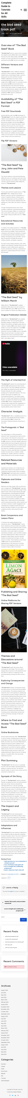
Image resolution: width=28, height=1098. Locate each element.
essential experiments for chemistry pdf (14, 942)
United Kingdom (5, 1081)
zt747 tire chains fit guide (11, 948)
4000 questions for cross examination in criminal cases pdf (15, 862)
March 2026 (4, 1000)
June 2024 (3, 1050)
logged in (12, 891)
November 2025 (5, 1009)
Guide (2, 1069)
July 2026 (3, 993)
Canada (3, 1066)
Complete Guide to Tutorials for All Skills (6, 10)
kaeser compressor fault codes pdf (14, 870)
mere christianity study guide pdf (13, 865)
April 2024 (3, 1054)
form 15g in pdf (8, 945)
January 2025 (4, 1033)
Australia (3, 1064)
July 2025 (3, 1019)
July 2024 (3, 1047)
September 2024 (5, 1042)
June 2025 (3, 1021)
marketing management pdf (11, 936)
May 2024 (3, 1052)
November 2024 (5, 1038)
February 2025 (4, 1031)
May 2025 (3, 1023)
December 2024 (5, 1035)
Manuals (3, 1074)
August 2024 (4, 1045)
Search (3, 917)
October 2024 (4, 1040)
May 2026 (3, 995)
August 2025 (4, 1016)
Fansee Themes (17, 1092)
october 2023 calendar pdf (11, 939)
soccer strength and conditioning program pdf (13, 867)
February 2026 (4, 1002)
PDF (9, 877)
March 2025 (4, 1028)
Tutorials (3, 1078)
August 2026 (4, 990)
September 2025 (5, 1014)
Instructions (4, 1071)
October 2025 (4, 1012)
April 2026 (3, 997)
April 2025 (3, 1026)
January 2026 (4, 1005)
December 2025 (5, 1007)
